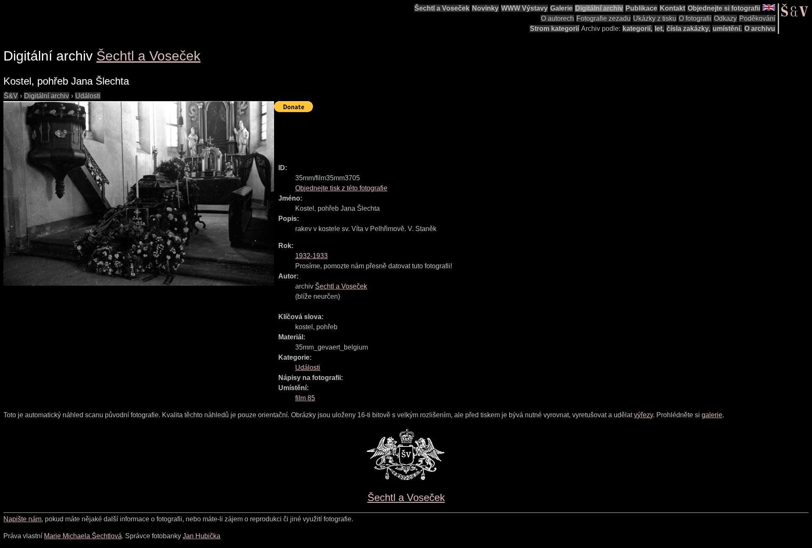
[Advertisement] (428, 134)
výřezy (643, 415)
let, (659, 28)
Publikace (641, 8)
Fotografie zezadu (603, 18)
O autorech (557, 18)
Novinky (485, 8)
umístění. (727, 28)
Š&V (11, 95)
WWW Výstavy (524, 8)
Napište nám (22, 519)
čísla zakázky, (688, 28)
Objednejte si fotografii (724, 8)
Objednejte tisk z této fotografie (341, 188)
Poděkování (757, 18)
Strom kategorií (554, 28)
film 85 (305, 398)
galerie (712, 415)
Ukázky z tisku (654, 18)
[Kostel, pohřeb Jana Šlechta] (138, 193)
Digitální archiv (599, 8)
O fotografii (695, 18)
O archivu (759, 28)
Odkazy (725, 18)
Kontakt (672, 8)
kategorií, (637, 28)
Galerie (561, 8)
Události (87, 95)
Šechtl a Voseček (441, 8)
